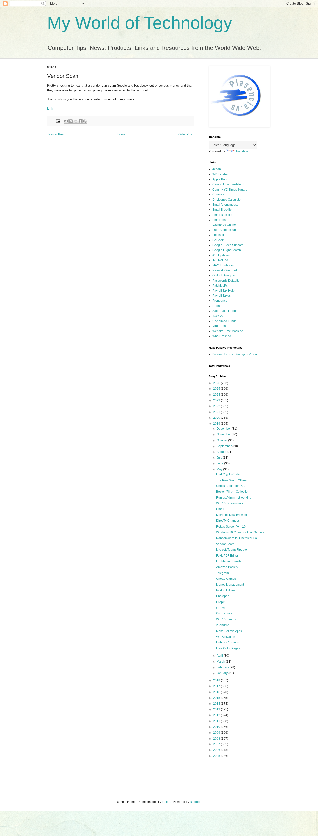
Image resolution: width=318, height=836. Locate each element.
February (223, 667)
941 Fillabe (220, 174)
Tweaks (217, 316)
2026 (217, 383)
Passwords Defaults (225, 280)
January (222, 673)
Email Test (219, 220)
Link (50, 108)
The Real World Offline (231, 480)
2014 (217, 703)
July (220, 457)
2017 (217, 686)
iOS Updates (221, 255)
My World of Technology (139, 22)
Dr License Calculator (227, 199)
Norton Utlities (225, 590)
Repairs (217, 306)
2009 (217, 732)
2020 (217, 417)
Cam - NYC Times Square (229, 189)
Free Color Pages (228, 648)
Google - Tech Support (227, 245)
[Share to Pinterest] (84, 121)
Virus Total (219, 326)
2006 (217, 750)
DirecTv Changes (228, 520)
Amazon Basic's (227, 567)
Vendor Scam (225, 544)
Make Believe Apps (229, 631)
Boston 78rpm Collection (232, 491)
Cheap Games (226, 578)
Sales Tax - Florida (225, 311)
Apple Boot (219, 179)
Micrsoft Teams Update (231, 549)
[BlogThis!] (70, 121)
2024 (217, 394)
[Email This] (66, 121)
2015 (217, 698)
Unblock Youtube (227, 642)
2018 (217, 680)
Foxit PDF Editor (227, 555)
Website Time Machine (227, 331)
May (220, 469)
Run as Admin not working (233, 497)
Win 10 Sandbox (227, 619)
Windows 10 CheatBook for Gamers (240, 532)
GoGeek (218, 240)
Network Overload (224, 270)
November (224, 434)
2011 (217, 721)
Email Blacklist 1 (223, 215)
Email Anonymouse (225, 204)
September (224, 446)
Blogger (195, 802)
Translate (242, 151)
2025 (217, 388)
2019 (217, 423)
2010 (217, 727)
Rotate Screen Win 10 (231, 526)
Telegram (222, 573)
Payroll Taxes (221, 295)
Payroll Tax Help (223, 290)
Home (121, 134)
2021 (217, 412)
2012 (217, 715)
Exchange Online (224, 224)
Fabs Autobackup (224, 230)
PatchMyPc (220, 285)
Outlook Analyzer (223, 275)
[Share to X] (75, 121)
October (222, 440)
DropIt (220, 602)
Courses (218, 194)
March (221, 661)
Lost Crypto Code (228, 474)
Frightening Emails (228, 561)
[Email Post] (58, 120)
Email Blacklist (222, 209)
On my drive (224, 613)
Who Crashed (221, 336)
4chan (216, 169)
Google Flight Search (226, 250)
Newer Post (56, 134)
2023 (217, 400)
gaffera (166, 802)
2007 (217, 744)
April (220, 655)
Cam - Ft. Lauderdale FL (228, 184)
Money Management (230, 584)
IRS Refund (220, 260)
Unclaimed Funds (224, 321)
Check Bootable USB (230, 486)
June (220, 463)
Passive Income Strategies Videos (235, 354)
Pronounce (219, 300)
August (222, 452)
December (224, 428)
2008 (217, 738)
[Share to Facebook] (80, 121)
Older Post (185, 134)
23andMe (222, 625)
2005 (217, 756)
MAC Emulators (223, 265)
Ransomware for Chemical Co (236, 538)
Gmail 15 (222, 509)
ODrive (221, 608)
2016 (217, 692)
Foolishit (218, 235)
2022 (217, 406)
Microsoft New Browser (231, 515)
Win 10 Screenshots (229, 503)
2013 (217, 709)
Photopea (222, 596)
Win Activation (225, 637)
